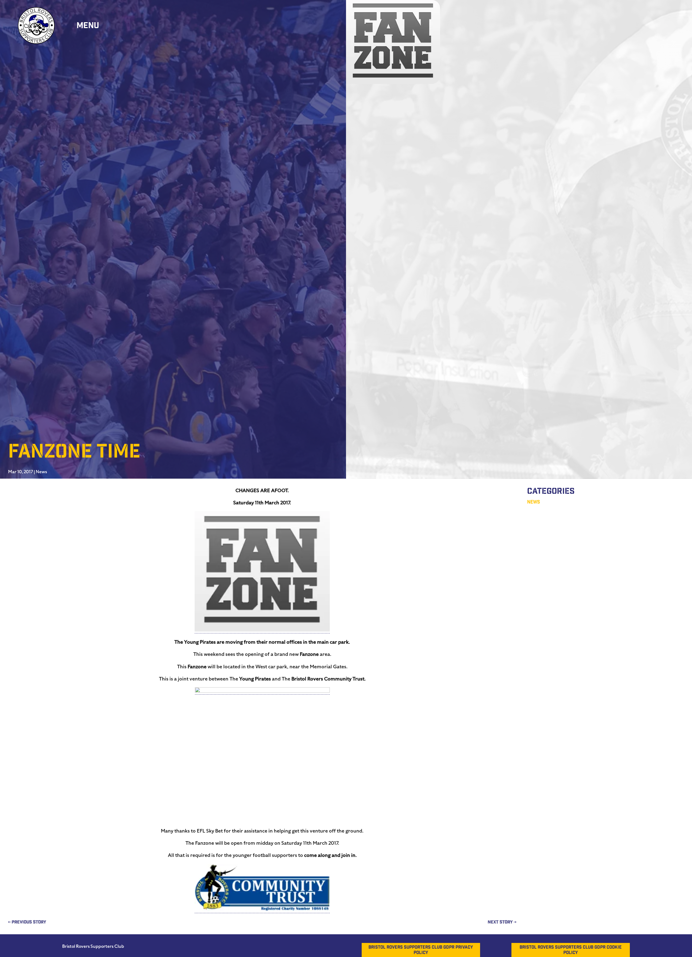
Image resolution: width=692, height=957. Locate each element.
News (41, 472)
